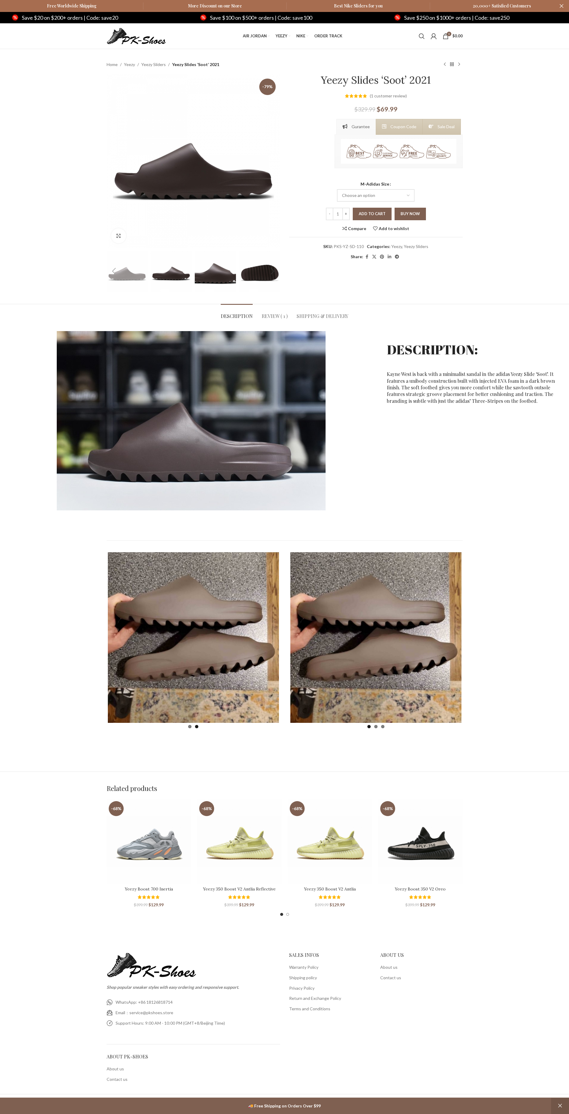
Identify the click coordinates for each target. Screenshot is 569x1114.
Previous (99, 636)
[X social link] (374, 257)
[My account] (434, 36)
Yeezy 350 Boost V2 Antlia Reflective (239, 889)
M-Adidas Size (375, 183)
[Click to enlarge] (118, 235)
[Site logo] (136, 35)
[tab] (356, 126)
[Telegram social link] (397, 257)
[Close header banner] (561, 6)
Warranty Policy (303, 967)
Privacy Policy (302, 988)
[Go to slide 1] (281, 914)
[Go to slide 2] (287, 914)
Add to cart (372, 213)
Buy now (410, 213)
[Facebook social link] (366, 257)
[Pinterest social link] (382, 257)
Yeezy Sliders (153, 64)
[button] (114, 271)
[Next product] (459, 64)
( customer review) (388, 95)
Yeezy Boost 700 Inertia (149, 889)
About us (115, 1068)
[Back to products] (451, 64)
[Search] (422, 36)
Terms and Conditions (309, 1008)
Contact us (117, 1079)
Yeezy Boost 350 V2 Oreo (420, 889)
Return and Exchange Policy (315, 998)
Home (112, 64)
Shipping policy (303, 977)
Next (288, 636)
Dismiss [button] (560, 1106)
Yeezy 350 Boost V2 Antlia (330, 889)
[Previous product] (444, 64)
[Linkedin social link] (389, 257)
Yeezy (129, 64)
